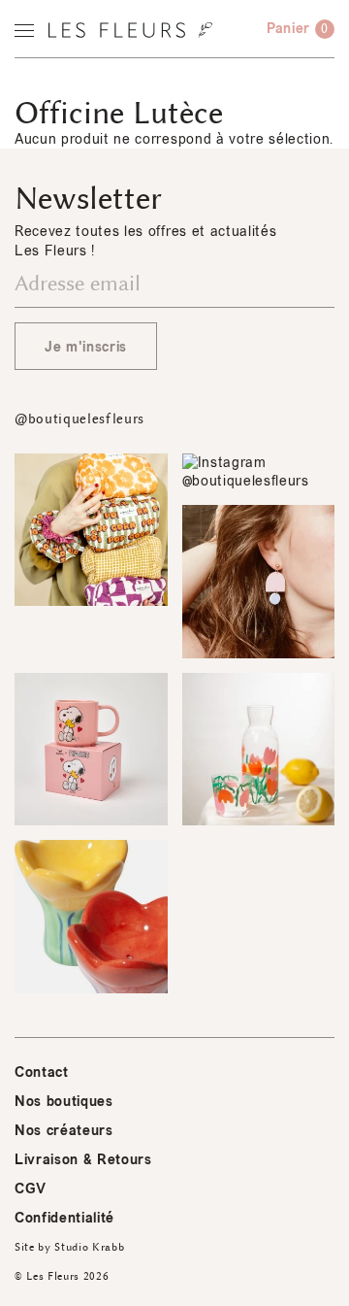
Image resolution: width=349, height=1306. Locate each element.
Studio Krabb (89, 1247)
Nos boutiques (64, 1101)
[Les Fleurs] (130, 30)
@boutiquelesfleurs (79, 419)
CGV (31, 1189)
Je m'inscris (86, 347)
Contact (42, 1072)
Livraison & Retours (83, 1160)
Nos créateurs (64, 1131)
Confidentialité (64, 1218)
